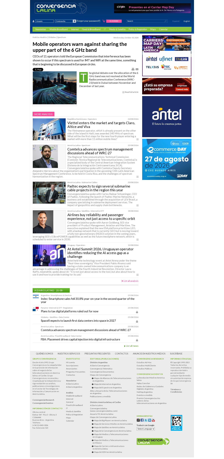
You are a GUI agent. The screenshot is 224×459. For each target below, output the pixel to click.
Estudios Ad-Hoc (144, 362)
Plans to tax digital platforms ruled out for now (69, 311)
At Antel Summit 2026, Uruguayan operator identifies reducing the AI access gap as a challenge (100, 252)
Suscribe (114, 21)
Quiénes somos (44, 353)
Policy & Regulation (138, 29)
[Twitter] (146, 420)
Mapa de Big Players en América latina (110, 420)
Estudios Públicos (144, 368)
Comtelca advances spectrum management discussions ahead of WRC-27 (100, 151)
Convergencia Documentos (102, 372)
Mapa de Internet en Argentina (107, 384)
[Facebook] (142, 420)
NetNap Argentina (145, 392)
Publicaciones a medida (100, 396)
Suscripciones (72, 365)
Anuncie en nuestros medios (149, 353)
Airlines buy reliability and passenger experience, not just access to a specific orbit (101, 216)
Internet (75, 29)
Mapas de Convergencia (100, 375)
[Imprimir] (132, 69)
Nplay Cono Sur (143, 383)
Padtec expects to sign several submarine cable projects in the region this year (98, 188)
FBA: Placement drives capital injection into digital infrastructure (80, 339)
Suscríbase (176, 353)
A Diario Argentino (74, 387)
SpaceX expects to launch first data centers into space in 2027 (78, 320)
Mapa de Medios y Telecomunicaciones (110, 435)
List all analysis (130, 280)
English (187, 21)
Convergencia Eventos (150, 374)
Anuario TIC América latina (101, 414)
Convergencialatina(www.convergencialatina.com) (103, 409)
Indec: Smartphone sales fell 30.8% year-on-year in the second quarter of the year (87, 300)
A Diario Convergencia (100, 365)
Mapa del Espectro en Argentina (108, 387)
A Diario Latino (72, 384)
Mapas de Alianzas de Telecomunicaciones (111, 379)
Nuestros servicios (69, 353)
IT (105, 29)
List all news (132, 345)
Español (176, 21)
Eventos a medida (144, 395)
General (69, 402)
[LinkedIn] (149, 420)
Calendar (163, 29)
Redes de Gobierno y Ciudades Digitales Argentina (150, 387)
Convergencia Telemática (101, 368)
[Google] (138, 420)
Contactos (121, 353)
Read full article (131, 92)
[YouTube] (153, 420)
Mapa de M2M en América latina (108, 452)
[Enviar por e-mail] (136, 69)
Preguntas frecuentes (97, 353)
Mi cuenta (70, 362)
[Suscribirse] (103, 21)
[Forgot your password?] (88, 21)
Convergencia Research (150, 359)
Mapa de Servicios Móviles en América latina (113, 424)
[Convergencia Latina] (66, 8)
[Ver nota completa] (137, 139)
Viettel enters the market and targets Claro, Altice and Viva (101, 124)
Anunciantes (71, 368)
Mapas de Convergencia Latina (103, 417)
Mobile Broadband (59, 29)
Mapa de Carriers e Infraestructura (108, 447)
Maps (153, 29)
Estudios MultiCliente (146, 365)
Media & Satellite (117, 29)
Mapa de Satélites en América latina (109, 427)
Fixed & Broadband (91, 29)
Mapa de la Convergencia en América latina (112, 431)
